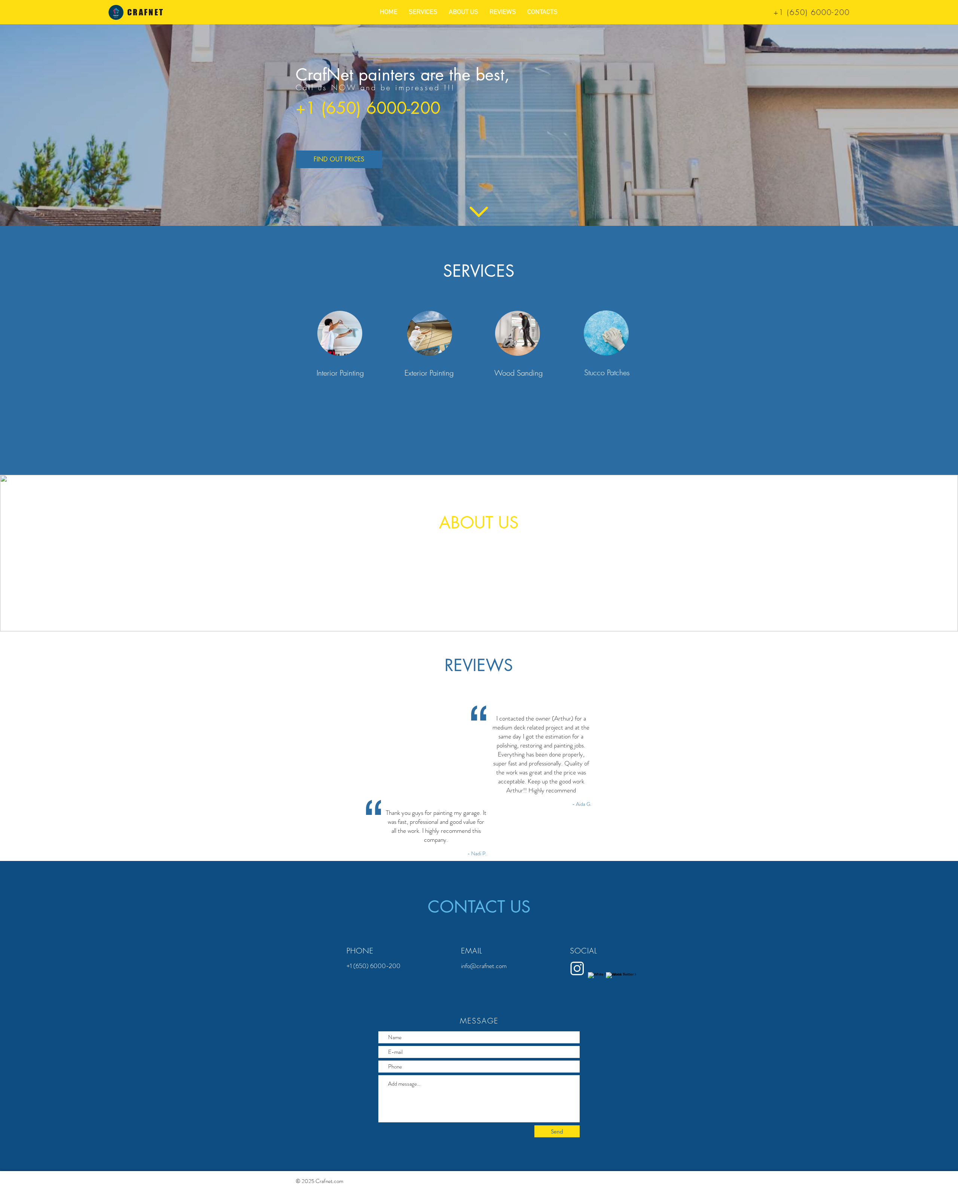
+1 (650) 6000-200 (812, 12)
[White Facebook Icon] (595, 975)
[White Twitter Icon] (613, 975)
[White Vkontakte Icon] (577, 968)
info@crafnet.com (484, 965)
